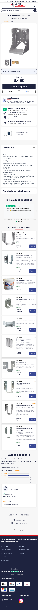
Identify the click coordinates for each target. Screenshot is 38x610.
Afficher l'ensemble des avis (10, 467)
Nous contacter (6, 549)
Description (8, 147)
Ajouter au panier (19, 86)
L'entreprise (5, 546)
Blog (2, 564)
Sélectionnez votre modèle (11, 71)
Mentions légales (6, 553)
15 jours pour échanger (20, 523)
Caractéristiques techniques (16, 191)
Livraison (4, 557)
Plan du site (5, 560)
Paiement (22, 553)
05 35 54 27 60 (22, 123)
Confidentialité (24, 549)
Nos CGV (21, 546)
